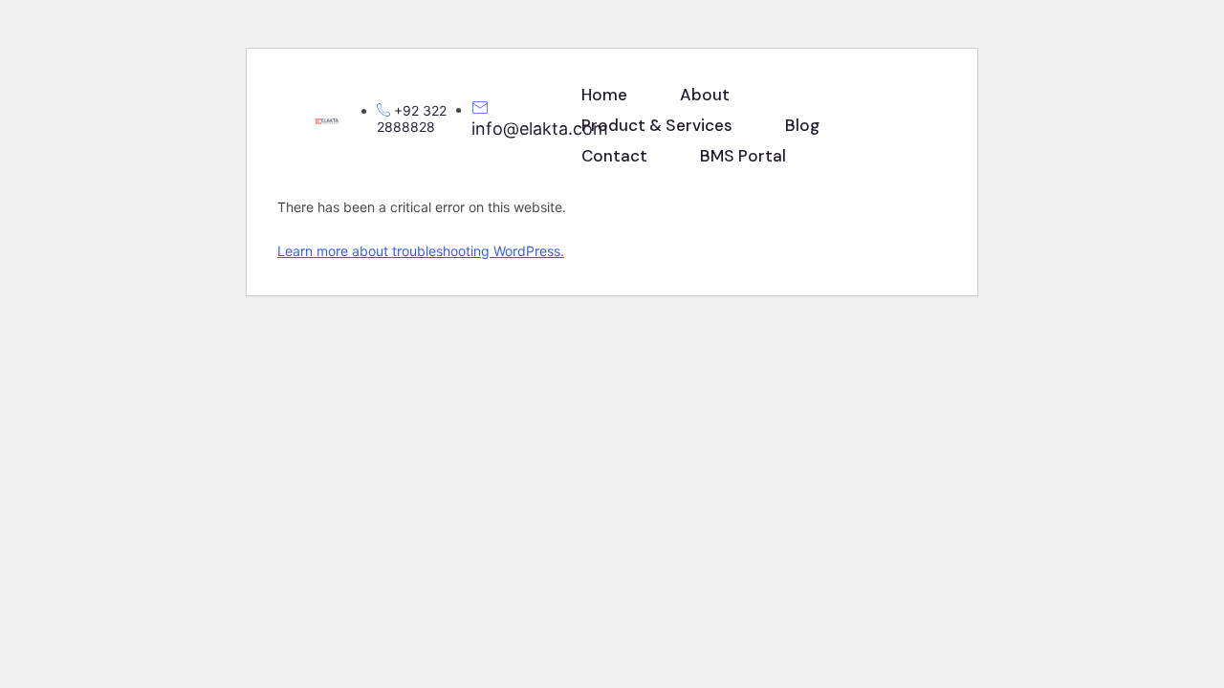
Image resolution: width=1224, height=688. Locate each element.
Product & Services (656, 125)
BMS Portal (743, 155)
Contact (614, 155)
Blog (802, 125)
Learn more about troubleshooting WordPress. (420, 251)
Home (604, 94)
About (705, 94)
